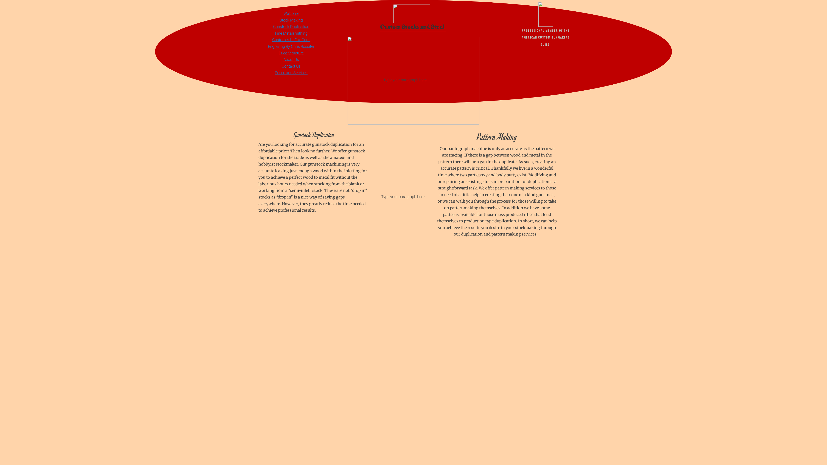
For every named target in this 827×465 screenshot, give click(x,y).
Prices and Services (291, 72)
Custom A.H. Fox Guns (291, 39)
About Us (291, 59)
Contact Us (291, 66)
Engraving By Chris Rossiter (291, 46)
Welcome (291, 13)
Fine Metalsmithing (291, 33)
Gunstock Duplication (291, 26)
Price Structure (291, 53)
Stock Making (291, 20)
